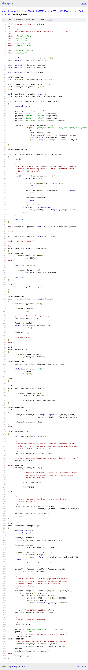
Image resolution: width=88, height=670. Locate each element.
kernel (7, 14)
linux (19, 11)
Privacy (20, 666)
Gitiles (14, 666)
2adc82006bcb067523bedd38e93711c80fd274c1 (46, 11)
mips (82, 11)
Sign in (83, 4)
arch (76, 11)
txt (78, 666)
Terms (26, 666)
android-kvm (8, 11)
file (49, 20)
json (84, 666)
